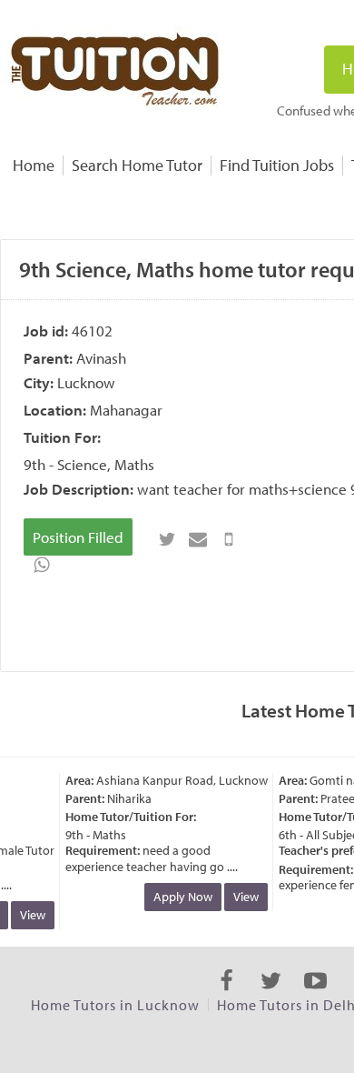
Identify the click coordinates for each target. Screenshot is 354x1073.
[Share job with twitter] (167, 539)
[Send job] (229, 539)
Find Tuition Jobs (277, 165)
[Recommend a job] (198, 539)
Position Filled (78, 537)
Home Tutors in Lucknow (115, 1005)
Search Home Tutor (137, 165)
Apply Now (180, 896)
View (30, 915)
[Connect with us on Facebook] (226, 996)
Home (33, 165)
